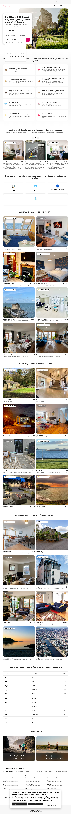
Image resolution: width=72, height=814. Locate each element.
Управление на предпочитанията (51, 804)
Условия (40, 811)
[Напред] (38, 137)
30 (24, 56)
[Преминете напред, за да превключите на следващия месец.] (23, 39)
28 (18, 56)
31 (7, 59)
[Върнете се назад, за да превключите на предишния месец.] (7, 39)
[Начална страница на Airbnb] (6, 6)
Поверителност (33, 811)
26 (13, 56)
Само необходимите (35, 804)
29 (21, 56)
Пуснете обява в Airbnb (60, 6)
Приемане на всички (19, 804)
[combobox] (17, 30)
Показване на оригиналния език (49, 1)
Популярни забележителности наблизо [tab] (43, 771)
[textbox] (11, 35)
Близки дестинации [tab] (8, 771)
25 (10, 56)
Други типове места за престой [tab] (23, 771)
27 (15, 56)
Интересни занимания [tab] (61, 771)
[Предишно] (33, 137)
